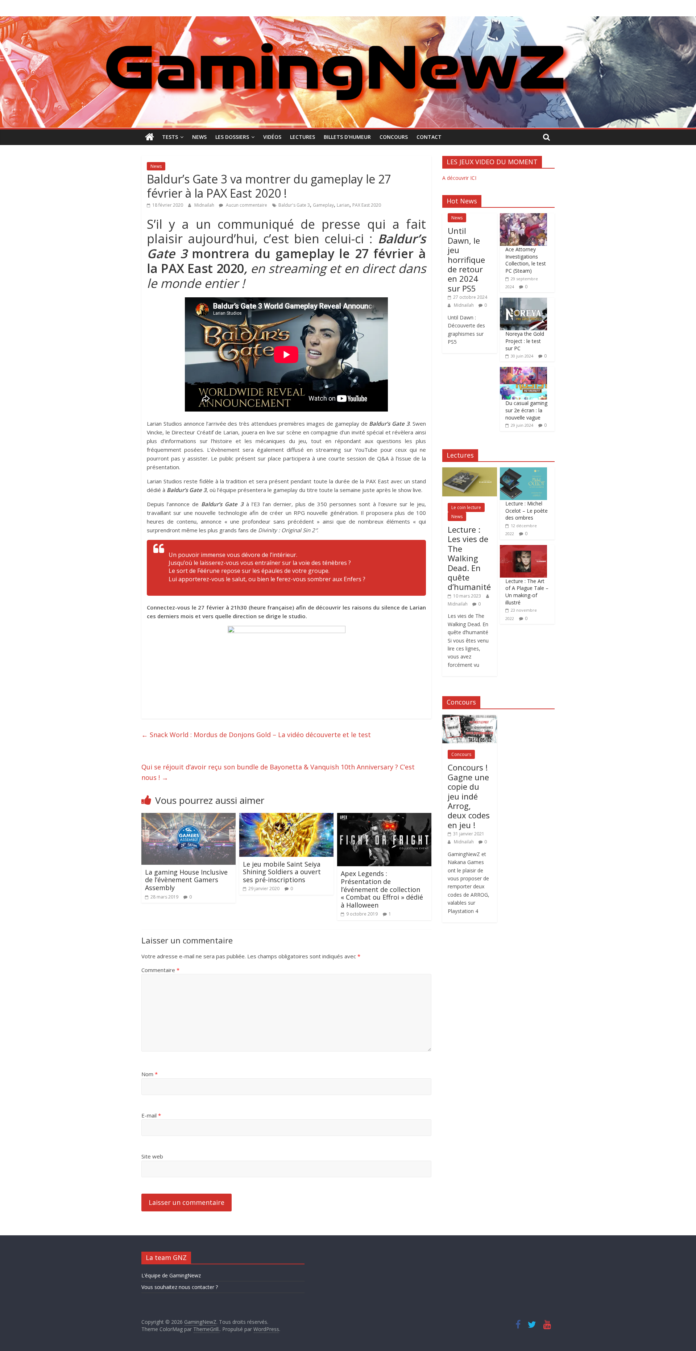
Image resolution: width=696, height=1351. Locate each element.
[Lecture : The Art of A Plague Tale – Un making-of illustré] (523, 548)
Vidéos (272, 136)
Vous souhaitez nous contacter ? (179, 1287)
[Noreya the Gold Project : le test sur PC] (523, 301)
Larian (343, 205)
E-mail (151, 1115)
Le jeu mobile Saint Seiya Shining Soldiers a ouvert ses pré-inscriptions (282, 872)
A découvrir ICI (459, 177)
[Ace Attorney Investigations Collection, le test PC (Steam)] (523, 217)
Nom (149, 1074)
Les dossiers (232, 136)
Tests (170, 136)
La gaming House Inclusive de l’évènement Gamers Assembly (186, 880)
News (199, 136)
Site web (152, 1156)
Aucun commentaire (246, 205)
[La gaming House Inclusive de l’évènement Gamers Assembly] (188, 817)
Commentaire (160, 970)
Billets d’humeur (347, 136)
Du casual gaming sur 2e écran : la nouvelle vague (526, 410)
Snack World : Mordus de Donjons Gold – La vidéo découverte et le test (256, 734)
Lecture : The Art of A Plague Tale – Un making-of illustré (526, 592)
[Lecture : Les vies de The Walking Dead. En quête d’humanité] (469, 471)
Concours (394, 136)
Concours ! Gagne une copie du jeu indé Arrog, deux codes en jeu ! (469, 796)
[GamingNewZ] (348, 21)
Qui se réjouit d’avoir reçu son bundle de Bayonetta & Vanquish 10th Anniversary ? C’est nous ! (278, 772)
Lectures (302, 136)
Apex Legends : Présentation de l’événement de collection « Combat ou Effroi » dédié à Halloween (382, 889)
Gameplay (323, 205)
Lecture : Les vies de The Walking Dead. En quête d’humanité (469, 558)
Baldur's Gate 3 (294, 205)
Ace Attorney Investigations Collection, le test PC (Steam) (525, 260)
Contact (429, 136)
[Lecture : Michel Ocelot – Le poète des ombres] (523, 471)
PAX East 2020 (366, 205)
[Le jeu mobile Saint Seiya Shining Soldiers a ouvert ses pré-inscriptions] (286, 817)
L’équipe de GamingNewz (171, 1275)
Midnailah (204, 205)
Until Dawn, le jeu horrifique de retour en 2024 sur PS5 (466, 259)
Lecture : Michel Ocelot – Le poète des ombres (526, 510)
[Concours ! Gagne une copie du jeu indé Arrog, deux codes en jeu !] (469, 718)
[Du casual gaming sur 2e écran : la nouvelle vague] (523, 370)
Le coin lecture (466, 507)
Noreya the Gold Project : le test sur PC (524, 340)
